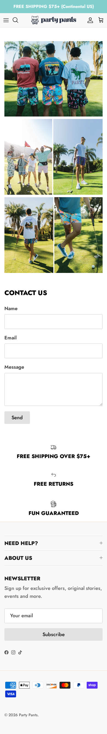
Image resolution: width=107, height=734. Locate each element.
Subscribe (54, 634)
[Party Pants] (53, 20)
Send (17, 417)
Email (10, 337)
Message (14, 367)
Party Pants (28, 715)
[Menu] (6, 20)
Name (11, 308)
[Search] (18, 20)
